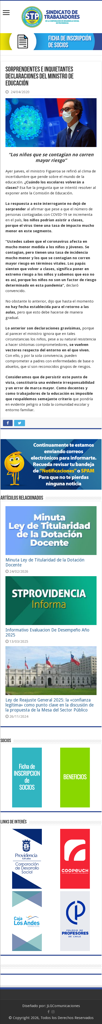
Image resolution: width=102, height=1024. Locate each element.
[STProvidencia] (51, 16)
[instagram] (53, 1012)
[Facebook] (48, 1012)
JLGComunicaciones (63, 1006)
